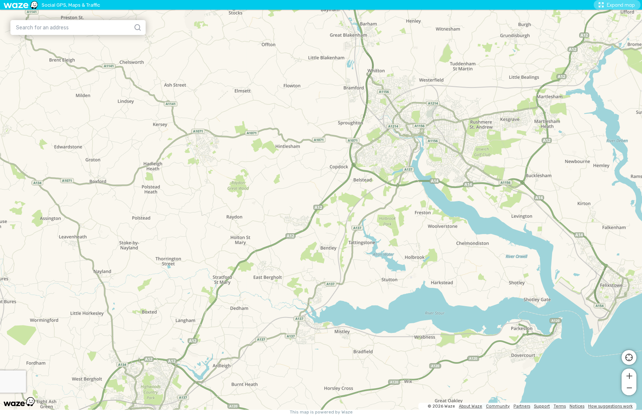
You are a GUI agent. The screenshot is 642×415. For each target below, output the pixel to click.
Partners (521, 406)
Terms (560, 406)
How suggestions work (610, 406)
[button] (629, 375)
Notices (577, 406)
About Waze (470, 406)
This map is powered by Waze (321, 412)
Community (498, 406)
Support (542, 406)
